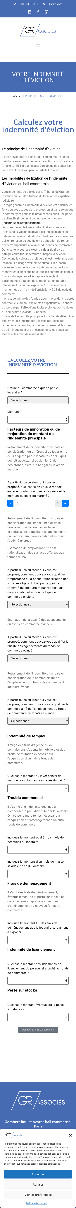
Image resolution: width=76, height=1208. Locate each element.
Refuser (38, 1184)
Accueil (17, 96)
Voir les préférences (38, 1194)
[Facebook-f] (38, 12)
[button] (70, 1135)
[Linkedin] (29, 12)
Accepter (38, 1174)
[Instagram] (46, 12)
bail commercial (36, 184)
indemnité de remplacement (21, 223)
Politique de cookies (36, 1203)
